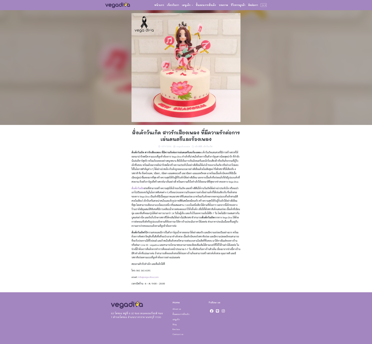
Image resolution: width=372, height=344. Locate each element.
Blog (174, 324)
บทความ (223, 5)
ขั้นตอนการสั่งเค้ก (206, 5)
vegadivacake (183, 146)
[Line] (217, 311)
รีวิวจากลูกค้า (238, 5)
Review (176, 329)
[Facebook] (211, 311)
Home (176, 302)
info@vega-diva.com (148, 276)
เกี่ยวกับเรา (173, 5)
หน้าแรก (159, 5)
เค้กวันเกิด (207, 146)
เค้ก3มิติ (198, 146)
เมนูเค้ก (186, 5)
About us (176, 309)
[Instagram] (223, 311)
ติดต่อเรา (253, 5)
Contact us (177, 334)
